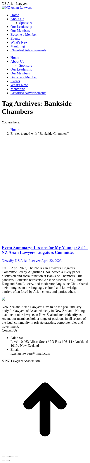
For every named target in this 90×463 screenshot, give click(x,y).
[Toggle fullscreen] (12, 456)
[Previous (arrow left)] (3, 460)
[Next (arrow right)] (8, 460)
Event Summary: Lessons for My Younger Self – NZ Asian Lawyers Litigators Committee (45, 250)
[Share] (8, 456)
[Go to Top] (45, 451)
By (25, 261)
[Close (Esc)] (3, 456)
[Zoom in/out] (16, 456)
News (6, 261)
